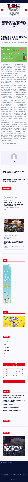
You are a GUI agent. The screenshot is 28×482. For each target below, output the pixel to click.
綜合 (10, 42)
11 (6, 371)
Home (14, 29)
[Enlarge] (9, 265)
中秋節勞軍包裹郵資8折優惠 (8, 404)
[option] (14, 446)
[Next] (24, 433)
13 (13, 371)
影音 (5, 344)
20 (13, 373)
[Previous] (22, 433)
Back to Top (14, 479)
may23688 (6, 42)
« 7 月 (5, 381)
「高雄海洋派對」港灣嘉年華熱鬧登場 (11, 407)
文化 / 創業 (6, 347)
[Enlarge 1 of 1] (23, 322)
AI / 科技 (6, 341)
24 (3, 375)
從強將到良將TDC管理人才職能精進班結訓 (12, 410)
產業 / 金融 (6, 350)
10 (3, 371)
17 (3, 373)
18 (6, 373)
